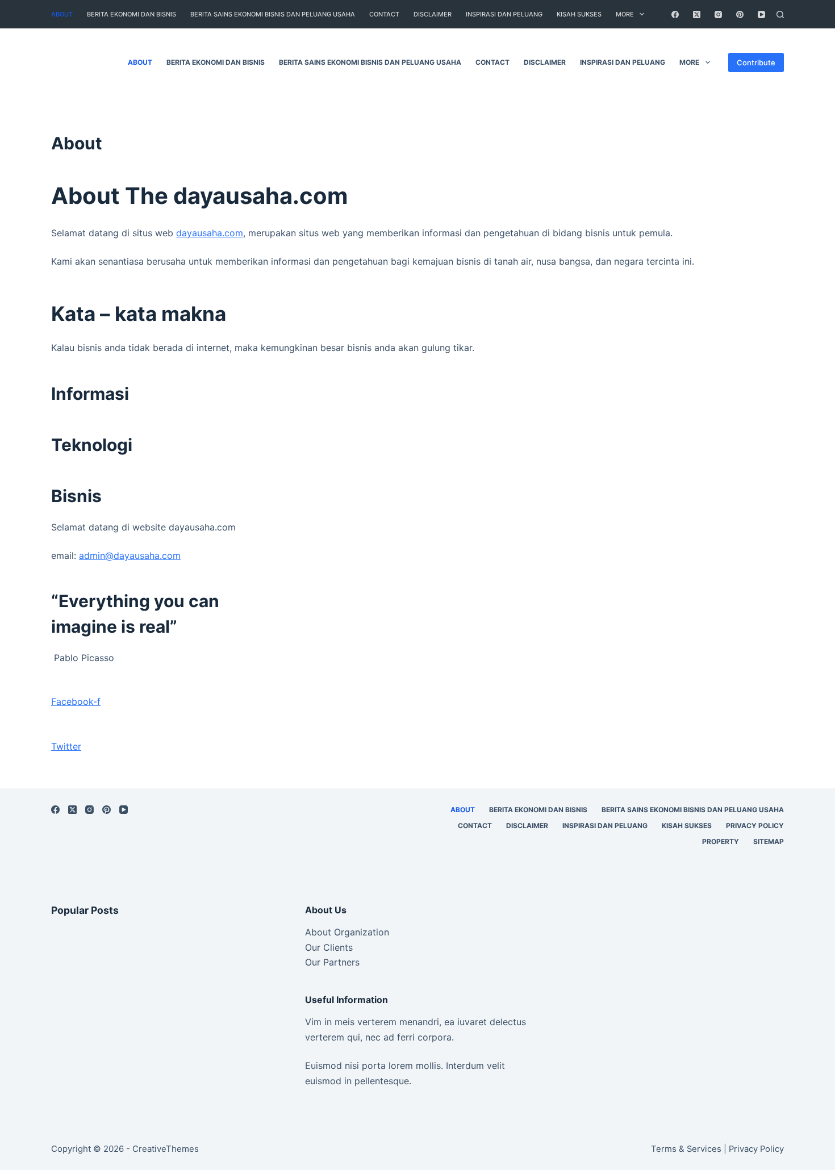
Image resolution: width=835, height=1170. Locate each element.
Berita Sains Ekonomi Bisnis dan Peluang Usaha (272, 14)
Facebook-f (76, 701)
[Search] (780, 14)
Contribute (756, 62)
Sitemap (768, 841)
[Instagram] (718, 14)
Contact (384, 14)
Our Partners (332, 962)
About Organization (347, 932)
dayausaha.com (209, 233)
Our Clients (329, 947)
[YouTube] (761, 14)
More (625, 14)
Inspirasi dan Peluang (504, 14)
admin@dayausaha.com (130, 555)
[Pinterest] (740, 14)
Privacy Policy (755, 825)
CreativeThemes (165, 1148)
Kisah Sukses (579, 14)
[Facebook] (675, 14)
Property (720, 841)
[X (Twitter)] (696, 14)
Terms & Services (686, 1149)
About (62, 14)
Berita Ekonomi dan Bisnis (131, 14)
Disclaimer (433, 14)
